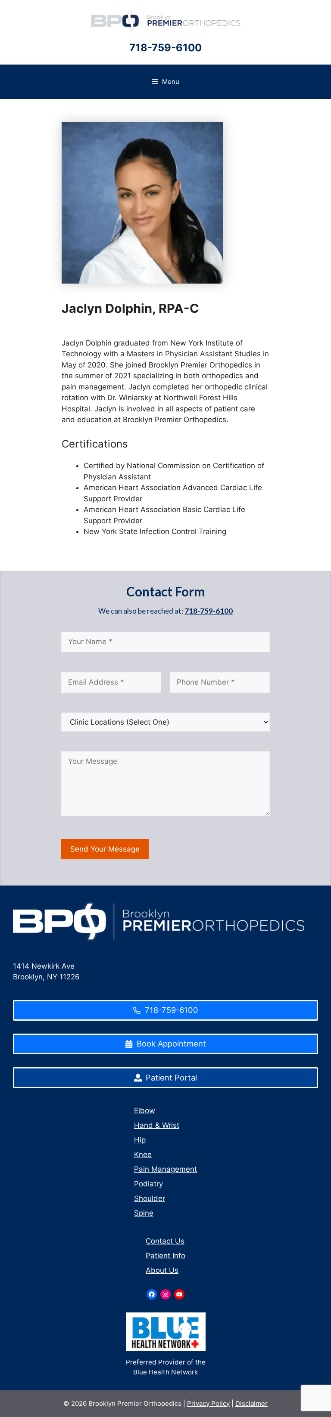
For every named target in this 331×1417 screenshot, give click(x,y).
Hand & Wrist (156, 1125)
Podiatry (148, 1183)
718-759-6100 (165, 47)
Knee (143, 1154)
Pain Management (165, 1169)
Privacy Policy (208, 1403)
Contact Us (165, 1241)
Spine (143, 1213)
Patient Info (165, 1255)
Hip (140, 1140)
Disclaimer (251, 1403)
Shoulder (149, 1198)
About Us (162, 1270)
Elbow (144, 1110)
